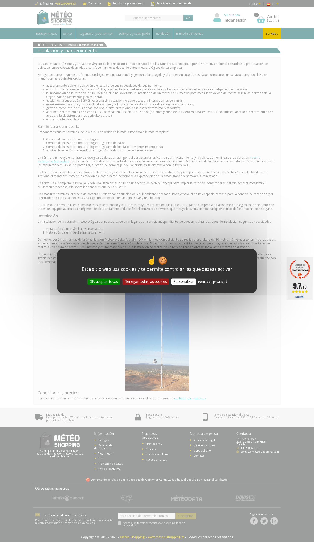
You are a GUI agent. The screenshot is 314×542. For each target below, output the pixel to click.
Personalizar (183, 281)
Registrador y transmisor (96, 33)
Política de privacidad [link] (212, 282)
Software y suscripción (134, 33)
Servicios (272, 33)
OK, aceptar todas (104, 281)
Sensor (68, 33)
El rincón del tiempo (189, 33)
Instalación (162, 33)
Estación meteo (47, 33)
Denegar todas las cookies (146, 281)
